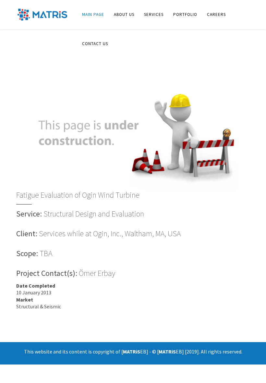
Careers (216, 14)
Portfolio (185, 14)
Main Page (93, 14)
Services (153, 14)
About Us (124, 14)
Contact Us (95, 43)
